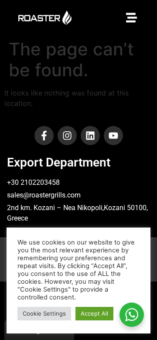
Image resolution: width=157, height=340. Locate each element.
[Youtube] (113, 135)
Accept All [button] (94, 313)
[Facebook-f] (44, 135)
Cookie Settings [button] (44, 313)
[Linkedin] (90, 135)
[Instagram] (67, 135)
